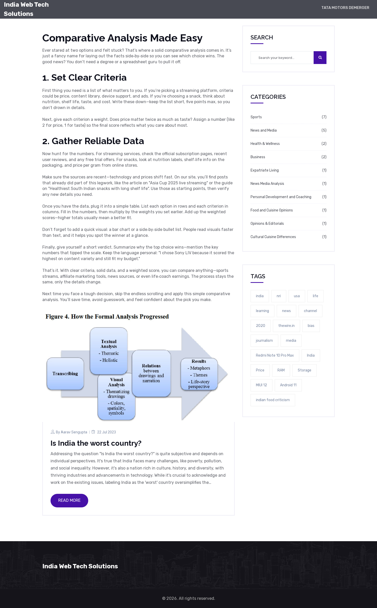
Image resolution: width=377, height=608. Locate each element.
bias (311, 326)
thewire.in (286, 326)
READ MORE (69, 500)
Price (260, 370)
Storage (304, 370)
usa (297, 296)
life (315, 296)
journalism (264, 340)
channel (310, 311)
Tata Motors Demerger (345, 7)
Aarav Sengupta (74, 432)
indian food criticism (273, 400)
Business (258, 157)
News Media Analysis (267, 184)
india (260, 296)
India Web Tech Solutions (26, 9)
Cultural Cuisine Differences (273, 237)
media (291, 340)
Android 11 (288, 385)
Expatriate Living (265, 170)
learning (262, 311)
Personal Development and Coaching (281, 197)
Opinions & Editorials (267, 223)
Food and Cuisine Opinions (272, 210)
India (311, 355)
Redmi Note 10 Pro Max (275, 355)
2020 (260, 326)
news (286, 311)
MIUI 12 (261, 385)
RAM (281, 370)
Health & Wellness (265, 144)
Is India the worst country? (96, 443)
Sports (256, 117)
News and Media (264, 130)
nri (279, 296)
